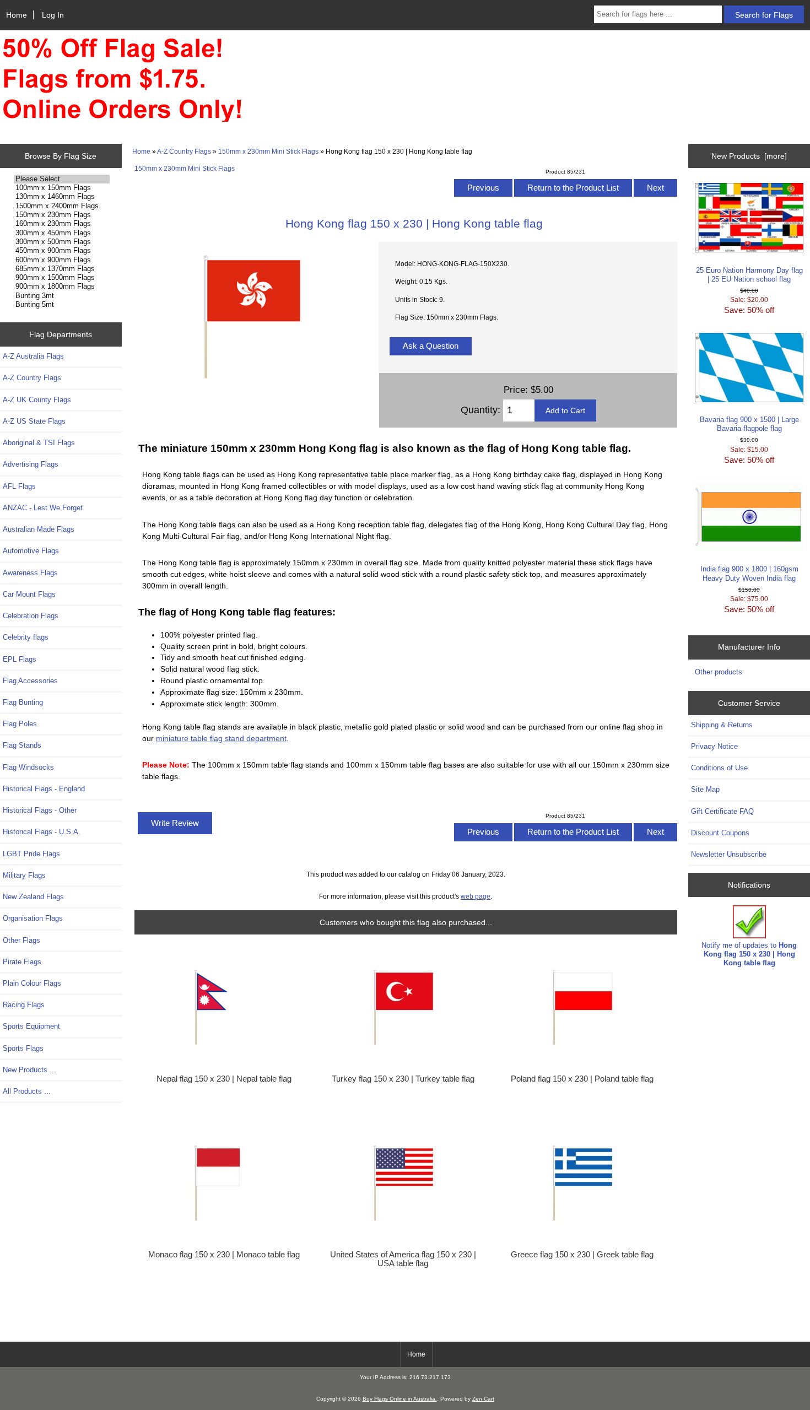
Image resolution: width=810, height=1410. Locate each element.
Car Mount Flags (29, 594)
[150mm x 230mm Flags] (62, 214)
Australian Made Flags (38, 529)
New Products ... (29, 1070)
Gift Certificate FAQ (722, 811)
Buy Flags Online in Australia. (400, 1399)
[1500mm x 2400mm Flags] (62, 206)
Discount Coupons (720, 833)
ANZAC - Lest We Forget (43, 508)
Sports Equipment (31, 1026)
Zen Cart (483, 1399)
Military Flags (24, 875)
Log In (53, 14)
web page (475, 896)
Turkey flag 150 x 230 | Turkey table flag (403, 1078)
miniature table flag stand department (221, 738)
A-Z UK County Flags (37, 400)
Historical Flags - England (44, 789)
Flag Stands (22, 745)
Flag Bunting (23, 702)
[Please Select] (62, 179)
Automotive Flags (31, 551)
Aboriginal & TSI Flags (39, 443)
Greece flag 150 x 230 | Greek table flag (582, 1254)
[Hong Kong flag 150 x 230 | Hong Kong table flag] (251, 389)
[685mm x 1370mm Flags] (62, 268)
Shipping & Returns (722, 725)
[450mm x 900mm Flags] (62, 250)
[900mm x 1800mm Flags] (62, 286)
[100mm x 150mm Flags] (62, 187)
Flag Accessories (30, 681)
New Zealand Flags (33, 897)
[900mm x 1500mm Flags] (62, 277)
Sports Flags (23, 1048)
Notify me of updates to (749, 954)
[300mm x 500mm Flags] (62, 241)
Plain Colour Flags (32, 983)
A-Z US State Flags (34, 421)
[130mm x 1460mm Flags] (62, 196)
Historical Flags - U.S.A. (41, 832)
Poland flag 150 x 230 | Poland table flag (582, 1078)
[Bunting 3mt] (62, 295)
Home (16, 14)
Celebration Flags (30, 616)
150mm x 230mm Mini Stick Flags (268, 151)
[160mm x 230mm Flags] (62, 223)
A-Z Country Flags (184, 151)
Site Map (705, 789)
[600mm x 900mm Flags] (62, 260)
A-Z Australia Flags (33, 356)
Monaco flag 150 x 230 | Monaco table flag (224, 1254)
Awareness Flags (30, 573)
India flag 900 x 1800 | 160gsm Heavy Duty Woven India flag (749, 573)
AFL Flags (19, 486)
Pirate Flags (22, 962)
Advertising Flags (30, 464)
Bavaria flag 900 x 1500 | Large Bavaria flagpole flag (749, 424)
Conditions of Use (719, 768)
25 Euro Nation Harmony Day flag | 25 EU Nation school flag (749, 274)
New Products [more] (749, 156)
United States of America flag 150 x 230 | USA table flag (403, 1259)
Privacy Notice (714, 746)
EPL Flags (19, 659)
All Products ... (27, 1091)
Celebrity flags (25, 637)
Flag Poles (20, 724)
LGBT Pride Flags (31, 854)
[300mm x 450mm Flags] (62, 233)
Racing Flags (24, 1005)
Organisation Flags (33, 918)
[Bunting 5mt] (62, 304)
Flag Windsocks (28, 767)
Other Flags (21, 940)
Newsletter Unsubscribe (728, 854)
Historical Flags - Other (40, 810)
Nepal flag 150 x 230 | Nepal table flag (223, 1078)
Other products (718, 672)
